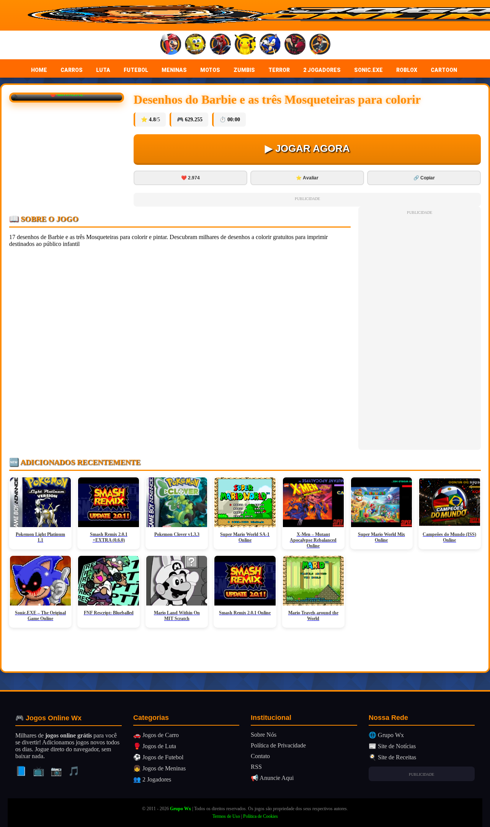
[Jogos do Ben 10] (294, 45)
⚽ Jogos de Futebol (158, 757)
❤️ (190, 178)
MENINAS (174, 70)
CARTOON (444, 70)
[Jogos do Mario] (170, 45)
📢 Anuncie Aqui (272, 778)
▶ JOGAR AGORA (307, 148)
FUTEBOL (136, 70)
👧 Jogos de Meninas (159, 768)
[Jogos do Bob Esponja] (195, 45)
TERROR (279, 70)
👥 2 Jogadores (152, 779)
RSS (256, 767)
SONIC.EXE (368, 70)
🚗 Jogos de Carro (156, 735)
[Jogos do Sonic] (270, 45)
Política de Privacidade (278, 745)
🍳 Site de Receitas (392, 757)
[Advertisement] (419, 331)
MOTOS (210, 70)
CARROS (71, 70)
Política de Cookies (260, 816)
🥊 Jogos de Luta (154, 746)
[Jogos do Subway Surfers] (319, 45)
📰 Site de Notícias (392, 746)
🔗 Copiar (424, 178)
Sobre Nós (263, 734)
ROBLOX (406, 70)
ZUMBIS (244, 70)
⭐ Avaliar (307, 178)
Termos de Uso (226, 816)
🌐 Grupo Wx (386, 735)
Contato (260, 756)
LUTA (103, 70)
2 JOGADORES (322, 70)
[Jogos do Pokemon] (245, 45)
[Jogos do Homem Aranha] (220, 45)
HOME (39, 70)
